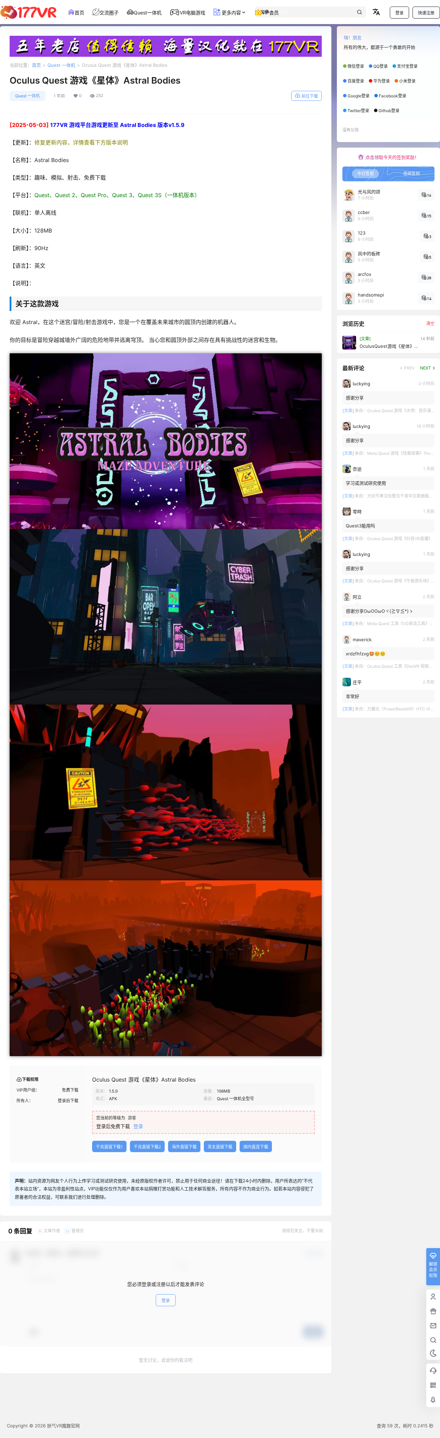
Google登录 (359, 95)
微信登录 (356, 66)
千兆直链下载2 (147, 1146)
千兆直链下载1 (109, 1146)
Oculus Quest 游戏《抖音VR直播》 (399, 538)
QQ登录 (380, 66)
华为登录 (381, 81)
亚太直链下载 (220, 1146)
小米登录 (407, 81)
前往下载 (309, 96)
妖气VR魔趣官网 (63, 1425)
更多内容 (230, 12)
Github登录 (388, 110)
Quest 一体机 (61, 65)
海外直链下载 (184, 1146)
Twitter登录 (358, 110)
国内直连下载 (255, 1146)
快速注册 (426, 12)
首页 (36, 65)
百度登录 (356, 81)
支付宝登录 (407, 66)
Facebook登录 (392, 95)
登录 (399, 12)
